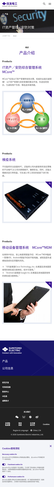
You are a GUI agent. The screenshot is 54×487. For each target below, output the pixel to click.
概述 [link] (14, 36)
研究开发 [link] (5, 382)
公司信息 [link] (7, 368)
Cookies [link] (46, 424)
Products (7, 61)
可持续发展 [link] (6, 387)
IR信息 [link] (4, 396)
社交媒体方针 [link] (32, 424)
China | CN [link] (37, 430)
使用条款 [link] (20, 424)
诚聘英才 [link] (5, 401)
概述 (27, 47)
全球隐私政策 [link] (7, 424)
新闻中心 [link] (5, 392)
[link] (9, 4)
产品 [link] (6, 14)
